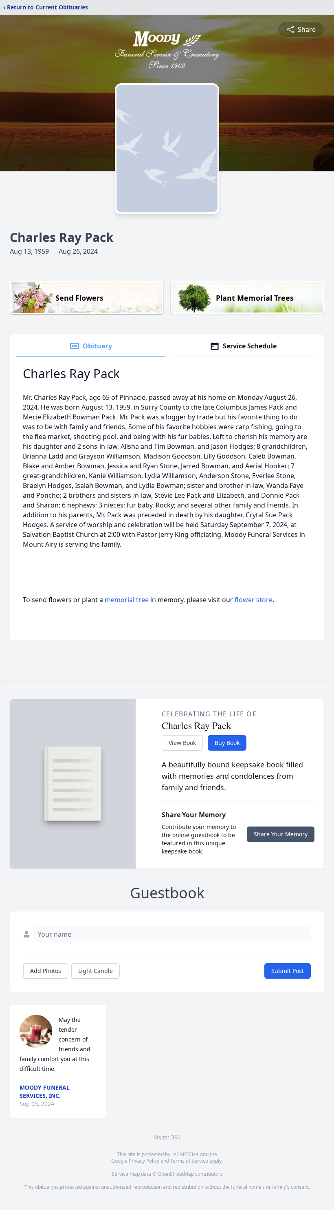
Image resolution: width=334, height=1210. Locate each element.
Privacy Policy (144, 1160)
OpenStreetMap (176, 1173)
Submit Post (287, 971)
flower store (253, 599)
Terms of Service (189, 1160)
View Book (182, 743)
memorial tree (127, 599)
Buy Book (227, 743)
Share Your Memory (281, 834)
